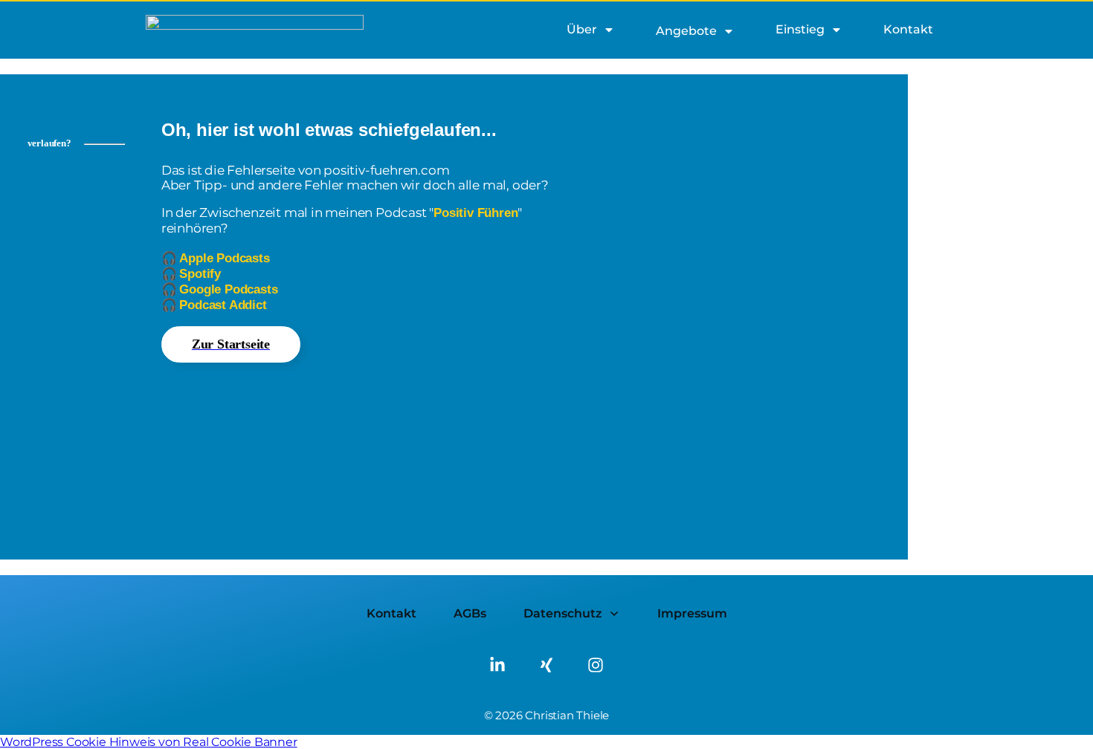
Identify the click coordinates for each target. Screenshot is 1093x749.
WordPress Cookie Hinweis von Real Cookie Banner (148, 742)
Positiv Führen (475, 213)
